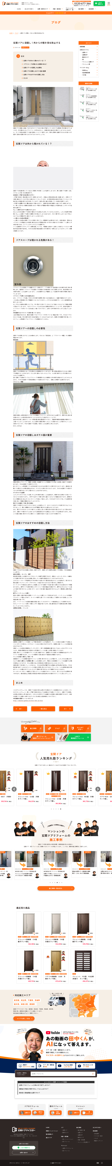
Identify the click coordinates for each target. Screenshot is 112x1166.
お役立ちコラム (84, 50)
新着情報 (82, 46)
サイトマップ (26, 1163)
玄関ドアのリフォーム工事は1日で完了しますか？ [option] (34, 1085)
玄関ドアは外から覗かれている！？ (34, 61)
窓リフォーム (89, 1112)
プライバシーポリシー (14, 1163)
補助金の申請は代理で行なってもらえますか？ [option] (33, 1089)
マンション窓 (86, 64)
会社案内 (96, 1133)
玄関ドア (85, 52)
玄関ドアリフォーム (67, 1148)
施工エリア (49, 1137)
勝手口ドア (85, 57)
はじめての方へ (97, 1127)
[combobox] (63, 1074)
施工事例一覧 (81, 1130)
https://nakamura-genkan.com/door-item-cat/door (28, 700)
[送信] (93, 1074)
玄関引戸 (85, 55)
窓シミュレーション (67, 1139)
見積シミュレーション (52, 1131)
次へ (65, 709)
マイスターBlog (84, 67)
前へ (20, 709)
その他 (84, 75)
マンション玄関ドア (88, 62)
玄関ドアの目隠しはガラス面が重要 (34, 71)
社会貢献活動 (86, 72)
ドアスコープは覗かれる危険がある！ (35, 64)
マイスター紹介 (98, 1136)
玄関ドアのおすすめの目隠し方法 (33, 74)
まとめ (25, 78)
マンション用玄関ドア (84, 1142)
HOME (47, 1127)
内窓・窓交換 (58, 1112)
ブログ (96, 1138)
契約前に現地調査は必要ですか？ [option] (29, 1093)
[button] (14, 789)
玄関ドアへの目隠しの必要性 (32, 68)
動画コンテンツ (98, 1141)
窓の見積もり (49, 1134)
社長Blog (85, 70)
